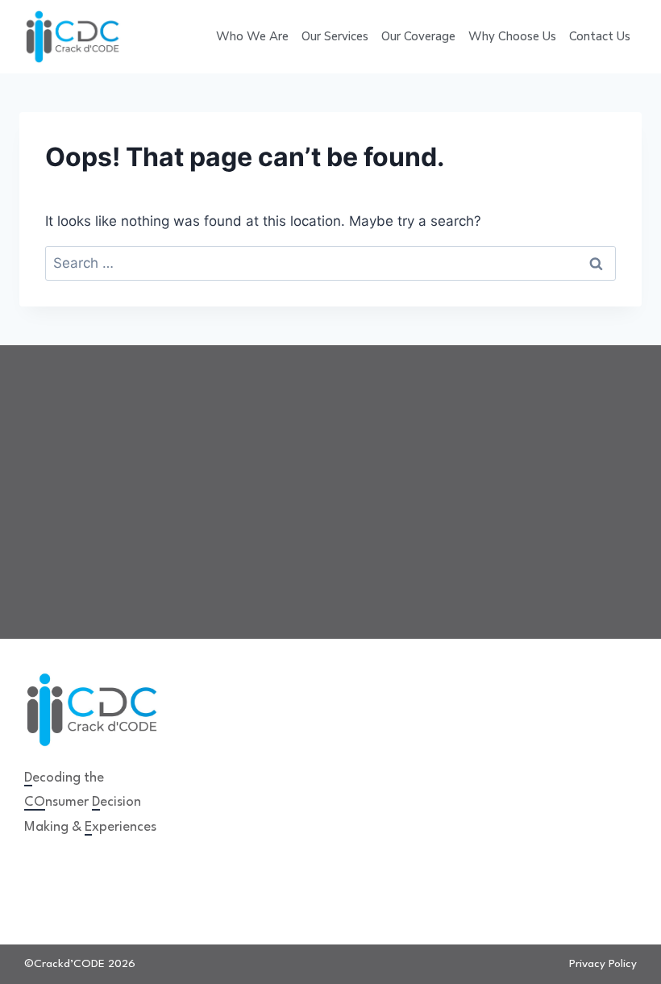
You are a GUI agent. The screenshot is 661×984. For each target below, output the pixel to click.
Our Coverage (418, 36)
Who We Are (252, 36)
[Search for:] (330, 263)
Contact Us (599, 36)
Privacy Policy (603, 963)
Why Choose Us (512, 36)
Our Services (334, 36)
